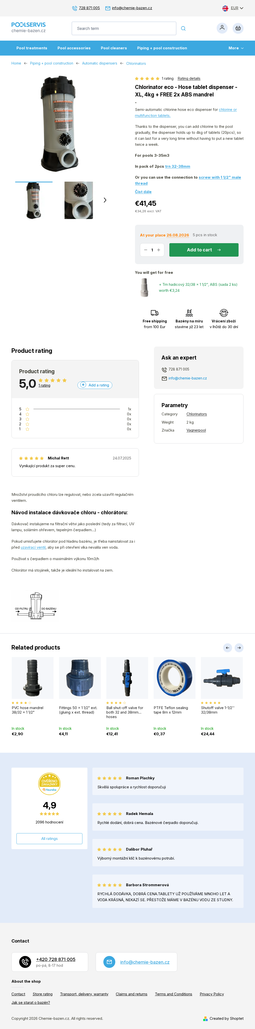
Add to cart (199, 249)
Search (183, 28)
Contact (18, 994)
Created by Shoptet (227, 1018)
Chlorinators (197, 414)
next (239, 647)
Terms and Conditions (173, 994)
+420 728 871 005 (55, 959)
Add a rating (99, 385)
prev (227, 647)
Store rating (43, 994)
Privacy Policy (212, 994)
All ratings (49, 838)
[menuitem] (31, 48)
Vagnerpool (196, 430)
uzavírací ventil (33, 547)
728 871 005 (89, 7)
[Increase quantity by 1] (159, 249)
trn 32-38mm (177, 166)
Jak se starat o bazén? (30, 1002)
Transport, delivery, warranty (84, 994)
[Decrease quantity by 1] (146, 249)
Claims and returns (131, 994)
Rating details (189, 78)
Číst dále (143, 191)
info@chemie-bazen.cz (132, 7)
